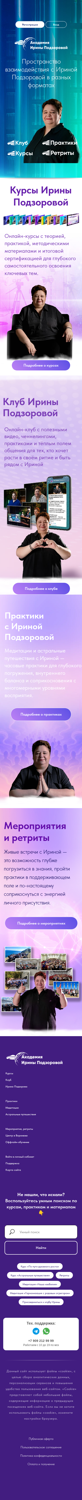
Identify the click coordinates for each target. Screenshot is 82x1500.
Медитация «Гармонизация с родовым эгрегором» (40, 1293)
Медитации (12, 1107)
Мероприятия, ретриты (19, 1128)
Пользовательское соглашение (41, 1447)
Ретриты (64, 1275)
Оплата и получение (41, 1464)
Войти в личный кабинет (19, 1156)
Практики (11, 1101)
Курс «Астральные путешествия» (30, 1275)
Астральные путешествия (20, 1114)
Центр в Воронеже (16, 1135)
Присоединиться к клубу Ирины (41, 1302)
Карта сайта (13, 1169)
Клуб (8, 1079)
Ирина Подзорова (16, 1086)
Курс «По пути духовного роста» (40, 1266)
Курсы (9, 1073)
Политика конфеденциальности (41, 1455)
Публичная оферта (41, 1439)
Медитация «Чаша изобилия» (40, 1284)
